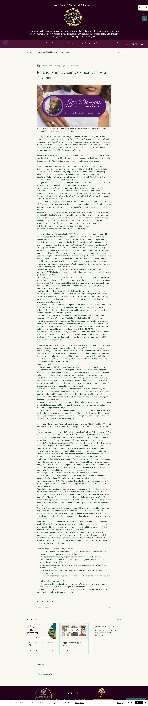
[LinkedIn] (139, 44)
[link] (144, 17)
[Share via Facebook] (38, 601)
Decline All (129, 703)
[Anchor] (74, 693)
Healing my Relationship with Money (41, 643)
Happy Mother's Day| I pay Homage (72, 643)
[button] (59, 42)
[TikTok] (130, 44)
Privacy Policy (79, 703)
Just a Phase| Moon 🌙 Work (106, 626)
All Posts (29, 52)
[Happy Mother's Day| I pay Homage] (74, 631)
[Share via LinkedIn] (48, 601)
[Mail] (65, 693)
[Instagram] (78, 693)
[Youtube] (127, 44)
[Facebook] (133, 44)
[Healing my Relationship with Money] (41, 631)
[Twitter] (136, 44)
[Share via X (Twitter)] (43, 601)
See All (119, 619)
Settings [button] (120, 703)
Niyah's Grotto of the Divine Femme (47, 52)
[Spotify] (142, 44)
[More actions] (110, 66)
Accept (139, 703)
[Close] (145, 702)
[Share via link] (52, 601)
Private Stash (66, 52)
